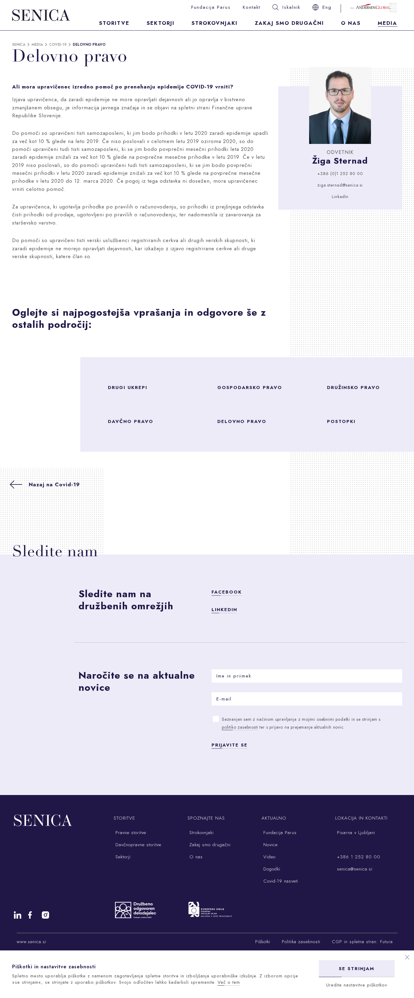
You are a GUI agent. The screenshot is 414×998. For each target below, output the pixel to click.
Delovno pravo (241, 421)
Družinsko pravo (353, 387)
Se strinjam (356, 968)
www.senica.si (31, 941)
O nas (351, 23)
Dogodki (271, 869)
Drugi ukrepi (127, 387)
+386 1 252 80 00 (357, 856)
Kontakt (251, 7)
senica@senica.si (353, 869)
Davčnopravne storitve (137, 844)
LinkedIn (340, 197)
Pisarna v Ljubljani (355, 832)
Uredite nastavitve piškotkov (356, 985)
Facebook (227, 592)
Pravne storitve (130, 832)
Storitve (114, 23)
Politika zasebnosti (301, 941)
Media (387, 23)
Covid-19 (58, 44)
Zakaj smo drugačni (289, 23)
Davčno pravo (130, 421)
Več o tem (229, 982)
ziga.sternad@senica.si (340, 185)
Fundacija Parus (211, 7)
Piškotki (262, 941)
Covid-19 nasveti (280, 881)
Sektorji (161, 23)
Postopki (341, 421)
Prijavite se (230, 745)
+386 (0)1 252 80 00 (340, 174)
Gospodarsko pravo (249, 387)
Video (268, 856)
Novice (270, 844)
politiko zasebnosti (240, 727)
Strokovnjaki (215, 23)
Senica (18, 44)
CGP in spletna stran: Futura (362, 941)
